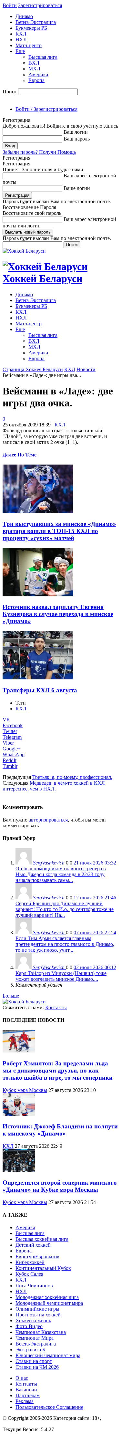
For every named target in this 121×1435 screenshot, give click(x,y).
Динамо (24, 16)
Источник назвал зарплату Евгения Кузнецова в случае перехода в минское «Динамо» (58, 613)
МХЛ (34, 68)
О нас (21, 1378)
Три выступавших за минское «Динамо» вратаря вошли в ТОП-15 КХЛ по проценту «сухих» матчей (59, 530)
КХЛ (20, 34)
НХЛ (21, 39)
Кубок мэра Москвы (25, 1090)
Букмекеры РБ (31, 28)
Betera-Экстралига (35, 22)
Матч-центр (28, 45)
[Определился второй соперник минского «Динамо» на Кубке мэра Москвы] (19, 1170)
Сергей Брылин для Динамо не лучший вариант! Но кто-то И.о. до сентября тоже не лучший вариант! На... (64, 909)
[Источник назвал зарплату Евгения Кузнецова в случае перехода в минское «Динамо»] (38, 594)
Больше (11, 996)
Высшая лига (42, 57)
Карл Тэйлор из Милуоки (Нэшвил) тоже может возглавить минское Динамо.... (60, 976)
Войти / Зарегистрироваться (46, 109)
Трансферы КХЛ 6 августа (40, 690)
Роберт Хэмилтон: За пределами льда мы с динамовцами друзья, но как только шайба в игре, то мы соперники (58, 1070)
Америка (38, 74)
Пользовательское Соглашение (49, 1407)
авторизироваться (48, 819)
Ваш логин (76, 132)
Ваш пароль (77, 138)
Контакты (56, 1007)
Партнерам (27, 1395)
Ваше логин (77, 188)
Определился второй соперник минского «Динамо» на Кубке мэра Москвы (60, 1186)
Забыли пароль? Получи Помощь (39, 152)
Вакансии (26, 1389)
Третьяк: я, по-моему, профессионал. (72, 777)
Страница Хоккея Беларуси (33, 369)
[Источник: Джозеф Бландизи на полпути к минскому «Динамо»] (19, 1114)
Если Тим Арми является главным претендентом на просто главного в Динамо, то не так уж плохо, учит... (64, 944)
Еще (20, 51)
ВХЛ (33, 63)
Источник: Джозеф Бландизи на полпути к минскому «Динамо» (60, 1130)
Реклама (24, 1401)
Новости (86, 369)
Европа (36, 80)
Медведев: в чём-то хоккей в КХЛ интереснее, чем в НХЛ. (54, 785)
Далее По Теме (19, 454)
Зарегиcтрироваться (40, 5)
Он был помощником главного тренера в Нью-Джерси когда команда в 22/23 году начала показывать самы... (60, 874)
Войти (10, 5)
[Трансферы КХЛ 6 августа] (38, 677)
